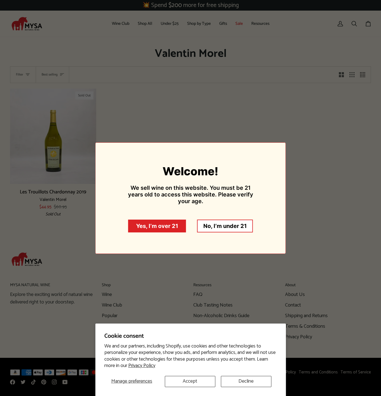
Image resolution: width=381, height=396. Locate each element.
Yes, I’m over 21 (157, 226)
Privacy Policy (141, 365)
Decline (246, 381)
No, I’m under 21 (225, 226)
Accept (190, 381)
